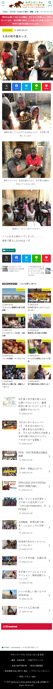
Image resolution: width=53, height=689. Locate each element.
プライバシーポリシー (40, 671)
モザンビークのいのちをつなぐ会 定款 (27, 655)
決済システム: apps (27, 676)
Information (7, 30)
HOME (6, 647)
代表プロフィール (35, 660)
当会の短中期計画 (19, 666)
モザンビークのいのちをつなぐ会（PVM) (28, 682)
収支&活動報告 (36, 666)
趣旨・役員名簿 (18, 660)
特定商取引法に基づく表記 (16, 671)
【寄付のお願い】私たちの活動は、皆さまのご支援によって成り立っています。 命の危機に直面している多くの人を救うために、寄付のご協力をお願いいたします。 (26, 20)
